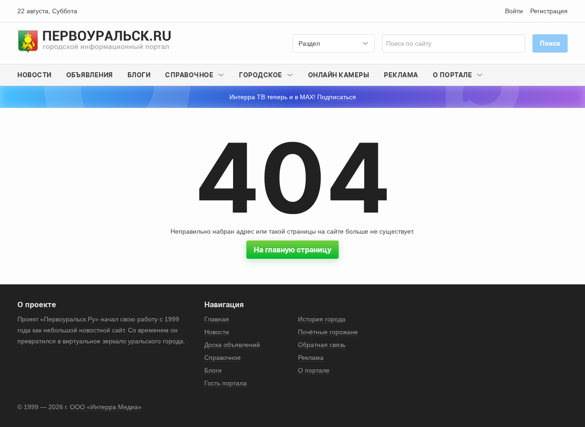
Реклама (401, 75)
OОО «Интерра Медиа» (106, 407)
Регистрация (549, 11)
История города (322, 319)
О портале (314, 370)
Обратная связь (322, 344)
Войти (514, 11)
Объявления (89, 75)
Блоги (139, 75)
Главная (216, 319)
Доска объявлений (232, 344)
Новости (34, 75)
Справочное (222, 357)
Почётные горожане (328, 332)
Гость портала (225, 383)
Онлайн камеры (339, 75)
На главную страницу (292, 249)
